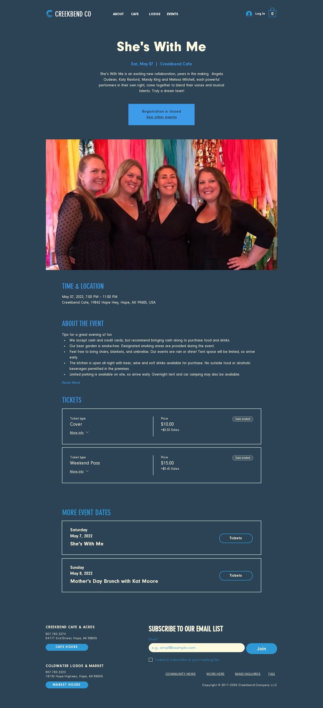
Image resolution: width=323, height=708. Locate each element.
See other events (161, 117)
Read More (71, 383)
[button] (272, 12)
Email (154, 639)
